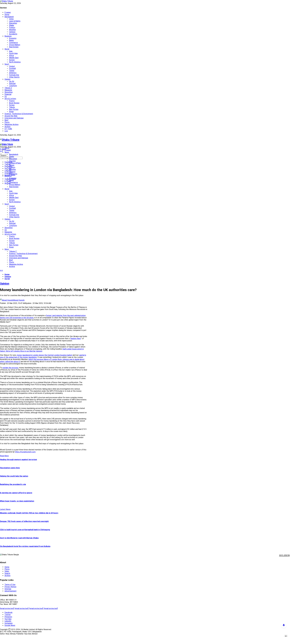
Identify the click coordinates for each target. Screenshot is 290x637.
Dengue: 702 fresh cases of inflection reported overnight (24, 521)
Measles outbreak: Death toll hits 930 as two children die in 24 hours (29, 513)
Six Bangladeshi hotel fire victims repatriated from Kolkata (25, 546)
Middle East (14, 58)
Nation (11, 165)
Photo (7, 122)
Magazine (8, 90)
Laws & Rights (14, 21)
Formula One (14, 75)
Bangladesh (9, 17)
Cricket (12, 66)
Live (6, 131)
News (7, 152)
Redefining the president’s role (13, 484)
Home (7, 14)
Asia (10, 51)
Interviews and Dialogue (14, 118)
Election (12, 161)
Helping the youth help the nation (14, 476)
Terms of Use (10, 584)
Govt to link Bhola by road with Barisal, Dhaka (19, 538)
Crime (11, 19)
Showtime (9, 92)
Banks (11, 40)
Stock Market (14, 45)
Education (13, 23)
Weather (12, 30)
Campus (12, 32)
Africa (11, 55)
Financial (8, 94)
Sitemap (8, 589)
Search (7, 573)
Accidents (13, 34)
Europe (12, 60)
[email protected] (7, 608)
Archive (7, 127)
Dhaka (11, 25)
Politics (12, 27)
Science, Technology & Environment (19, 114)
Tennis (11, 71)
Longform (13, 86)
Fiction (11, 105)
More (7, 249)
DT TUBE (8, 129)
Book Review (14, 103)
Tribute (12, 107)
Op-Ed (11, 81)
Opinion (7, 79)
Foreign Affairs (15, 163)
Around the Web (11, 116)
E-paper (8, 12)
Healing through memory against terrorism (18, 459)
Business (8, 36)
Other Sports (14, 77)
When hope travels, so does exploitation (17, 501)
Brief (6, 120)
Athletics (12, 73)
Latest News (5, 509)
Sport (7, 64)
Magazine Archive (11, 124)
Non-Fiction (13, 109)
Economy (12, 38)
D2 (6, 96)
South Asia (13, 53)
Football (12, 68)
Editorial (12, 83)
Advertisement (10, 591)
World (7, 49)
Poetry (12, 101)
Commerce (13, 43)
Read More (4, 456)
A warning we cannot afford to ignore (16, 493)
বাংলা (1, 151)
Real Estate (13, 47)
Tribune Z (8, 88)
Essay (11, 111)
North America (15, 62)
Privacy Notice (10, 587)
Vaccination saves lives (10, 468)
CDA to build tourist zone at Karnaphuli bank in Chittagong (25, 530)
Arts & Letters (10, 99)
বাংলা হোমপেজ (284, 555)
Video (7, 571)
